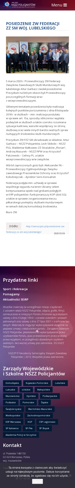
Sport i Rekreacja (15, 289)
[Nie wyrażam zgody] (70, 475)
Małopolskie (43, 389)
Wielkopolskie (13, 415)
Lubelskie (60, 382)
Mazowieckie (13, 395)
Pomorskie (28, 402)
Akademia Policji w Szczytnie (21, 434)
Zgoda (37, 481)
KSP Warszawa (13, 421)
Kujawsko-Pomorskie (37, 382)
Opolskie (31, 395)
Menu (60, 5)
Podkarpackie (50, 395)
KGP (30, 421)
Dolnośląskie (12, 382)
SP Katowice (12, 428)
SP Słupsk (44, 428)
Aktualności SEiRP (15, 299)
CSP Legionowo (47, 421)
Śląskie (44, 402)
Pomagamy (11, 294)
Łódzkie (26, 389)
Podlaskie (11, 402)
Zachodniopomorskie (38, 415)
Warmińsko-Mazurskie (40, 408)
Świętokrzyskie (13, 408)
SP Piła (28, 428)
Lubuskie (10, 389)
